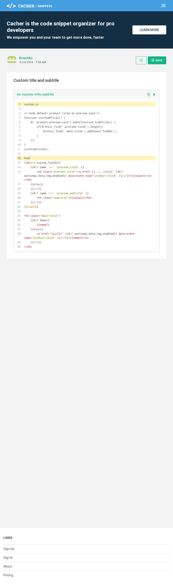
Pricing (8, 575)
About (7, 566)
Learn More (149, 30)
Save (156, 60)
